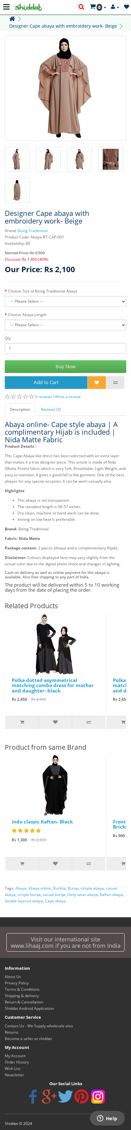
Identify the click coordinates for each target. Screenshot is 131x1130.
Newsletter (14, 1075)
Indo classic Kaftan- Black (42, 821)
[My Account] (115, 7)
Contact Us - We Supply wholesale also (39, 1026)
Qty (8, 338)
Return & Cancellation (24, 1002)
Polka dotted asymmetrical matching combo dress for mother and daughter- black (53, 685)
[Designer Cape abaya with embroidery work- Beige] (65, 88)
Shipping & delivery (22, 995)
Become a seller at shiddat (28, 1038)
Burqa (73, 888)
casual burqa (54, 894)
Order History (17, 1062)
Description (20, 409)
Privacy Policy (17, 983)
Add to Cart (46, 382)
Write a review (67, 396)
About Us (13, 976)
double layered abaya (24, 901)
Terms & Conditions (22, 989)
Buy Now (66, 366)
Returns (11, 1032)
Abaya (20, 888)
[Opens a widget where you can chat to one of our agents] (107, 1119)
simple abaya (92, 888)
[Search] (81, 7)
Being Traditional (32, 230)
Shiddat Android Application (29, 1008)
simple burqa (29, 894)
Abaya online (39, 888)
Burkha (59, 888)
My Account (15, 1055)
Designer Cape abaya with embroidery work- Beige (63, 26)
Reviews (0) (51, 409)
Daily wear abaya (82, 894)
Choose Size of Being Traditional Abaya (42, 291)
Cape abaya (55, 901)
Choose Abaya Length (27, 314)
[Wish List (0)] (126, 7)
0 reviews (43, 396)
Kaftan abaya (111, 894)
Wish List (12, 1068)
